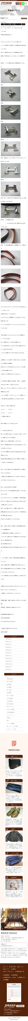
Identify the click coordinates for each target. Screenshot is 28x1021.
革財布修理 (9, 684)
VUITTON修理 (10, 698)
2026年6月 (8, 644)
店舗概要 (6, 979)
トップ (5, 966)
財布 (8, 720)
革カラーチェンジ (10, 706)
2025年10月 (8, 666)
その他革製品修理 (10, 712)
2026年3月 (8, 652)
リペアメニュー (18, 24)
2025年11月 (8, 664)
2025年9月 (8, 669)
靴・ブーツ (7, 969)
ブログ (2, 24)
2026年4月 (8, 650)
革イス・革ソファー (9, 971)
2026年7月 (8, 641)
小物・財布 (12, 966)
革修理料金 (7, 975)
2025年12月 (8, 661)
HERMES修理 (7, 24)
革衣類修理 (9, 692)
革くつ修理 (9, 690)
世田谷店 (23, 24)
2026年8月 (8, 638)
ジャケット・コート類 (11, 729)
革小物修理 (12, 24)
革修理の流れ (7, 977)
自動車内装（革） (21, 971)
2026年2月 (8, 655)
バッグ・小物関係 (10, 723)
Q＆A (14, 977)
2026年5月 (8, 647)
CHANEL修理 (9, 701)
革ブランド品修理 (10, 709)
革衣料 (13, 969)
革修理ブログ (22, 977)
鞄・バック (21, 966)
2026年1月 (8, 658)
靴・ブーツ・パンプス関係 (12, 726)
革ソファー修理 (10, 695)
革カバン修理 (9, 681)
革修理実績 (15, 975)
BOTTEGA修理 (10, 703)
